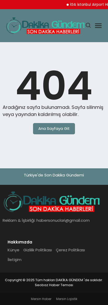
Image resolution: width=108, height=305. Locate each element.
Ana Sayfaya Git (54, 128)
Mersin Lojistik (66, 299)
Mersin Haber (41, 299)
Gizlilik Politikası (37, 250)
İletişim (14, 259)
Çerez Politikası (70, 250)
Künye (13, 250)
